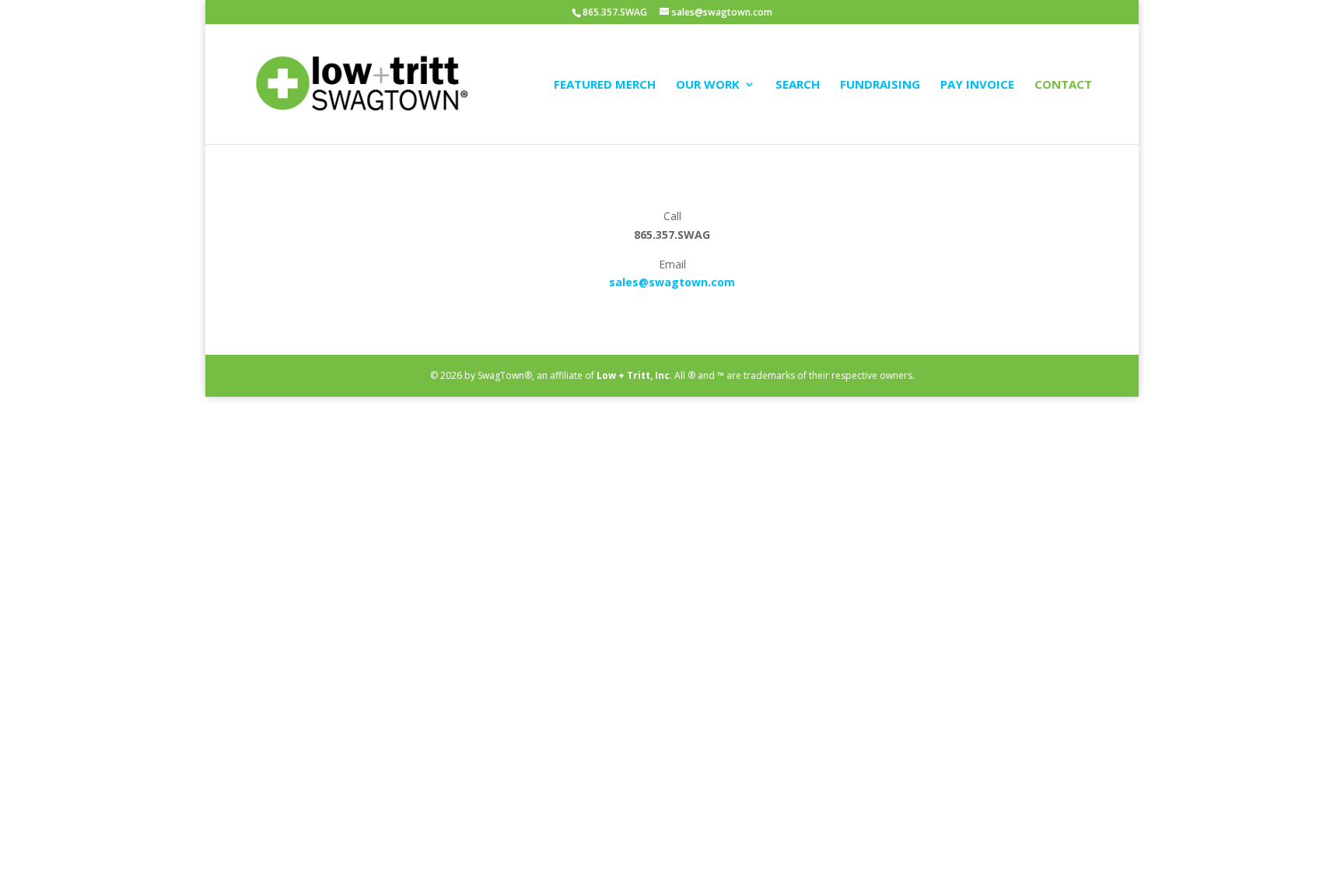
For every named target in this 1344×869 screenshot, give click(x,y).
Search (797, 85)
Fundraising (880, 85)
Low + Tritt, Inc (633, 375)
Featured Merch (605, 85)
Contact (1063, 85)
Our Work (708, 85)
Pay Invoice (977, 85)
